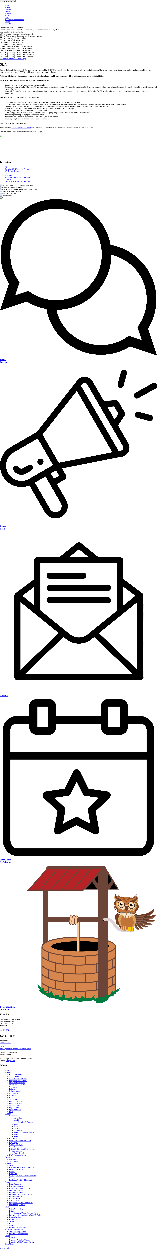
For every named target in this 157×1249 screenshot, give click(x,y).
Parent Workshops (15, 1196)
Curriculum (13, 1116)
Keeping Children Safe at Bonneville (18, 177)
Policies (12, 1089)
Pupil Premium (14, 1108)
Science (16, 1126)
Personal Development (17, 1227)
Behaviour (8, 175)
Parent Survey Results (17, 1205)
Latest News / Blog (16, 1209)
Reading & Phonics (25, 1122)
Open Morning (10, 24)
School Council (14, 1105)
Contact (7, 22)
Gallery (12, 1225)
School (7, 7)
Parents (7, 16)
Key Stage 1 (13, 1143)
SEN (6, 167)
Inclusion (8, 13)
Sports (16, 1136)
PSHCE (17, 1128)
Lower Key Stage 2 (16, 1145)
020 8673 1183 (5, 1043)
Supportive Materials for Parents (21, 1203)
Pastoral (7, 173)
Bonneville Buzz (15, 1217)
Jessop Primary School (17, 1232)
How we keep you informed (19, 1188)
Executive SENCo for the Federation (18, 169)
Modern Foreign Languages (24, 1132)
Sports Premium (15, 1110)
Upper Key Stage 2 (16, 1147)
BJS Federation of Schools (14, 20)
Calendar (8, 11)
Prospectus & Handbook (18, 1081)
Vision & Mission (15, 1077)
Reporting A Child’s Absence (19, 1240)
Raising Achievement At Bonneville (22, 1149)
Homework (13, 1139)
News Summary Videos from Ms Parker (23, 1213)
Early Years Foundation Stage (20, 1141)
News (7, 18)
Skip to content (5, 1248)
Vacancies (12, 1221)
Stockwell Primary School (18, 1234)
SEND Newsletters (12, 171)
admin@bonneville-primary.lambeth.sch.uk (15, 1049)
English (16, 1120)
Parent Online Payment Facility (20, 1194)
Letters (11, 1211)
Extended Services (16, 1186)
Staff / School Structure (17, 1085)
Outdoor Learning (15, 1151)
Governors (13, 1087)
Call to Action (14, 1201)
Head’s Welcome (15, 1074)
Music (16, 1134)
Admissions (13, 1093)
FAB (11, 1112)
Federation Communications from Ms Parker (25, 1215)
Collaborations (14, 1091)
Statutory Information (17, 1083)
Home (7, 5)
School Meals (14, 1099)
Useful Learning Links (17, 1155)
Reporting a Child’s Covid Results (21, 1242)
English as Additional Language (20, 1180)
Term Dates (13, 1161)
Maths (16, 1124)
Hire (10, 1223)
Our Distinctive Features (18, 1079)
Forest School (19, 1153)
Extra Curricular (15, 1184)
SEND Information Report (21, 128)
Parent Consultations (16, 1192)
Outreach (8, 179)
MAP (5, 1030)
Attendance (13, 1095)
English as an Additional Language (17, 181)
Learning (8, 9)
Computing (18, 1130)
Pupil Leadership (15, 1103)
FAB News (13, 1219)
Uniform (12, 1097)
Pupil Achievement (16, 1101)
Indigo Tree (10, 1061)
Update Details (14, 1198)
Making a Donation (16, 1190)
